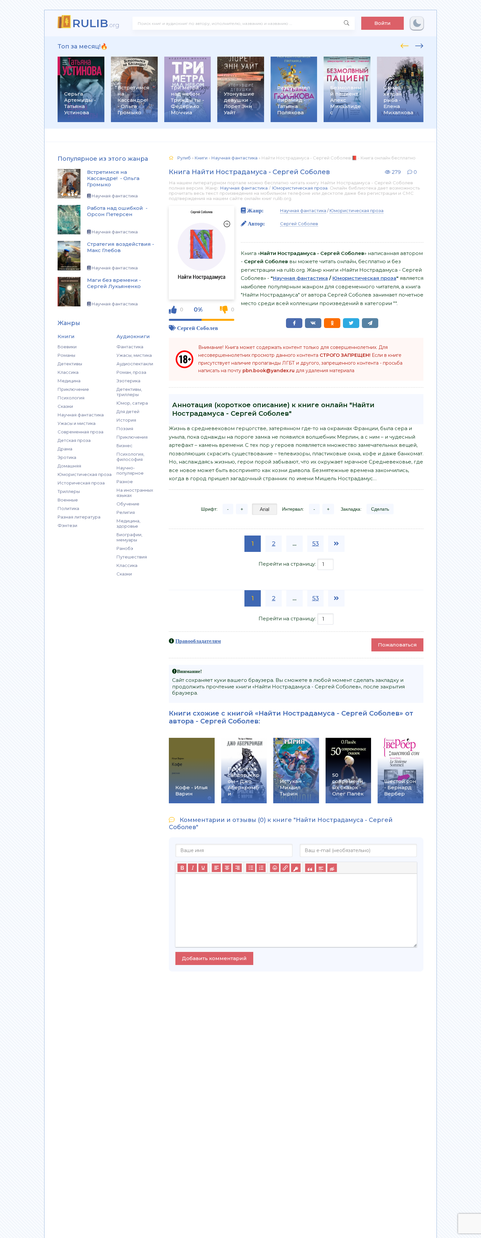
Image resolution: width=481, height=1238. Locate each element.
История (126, 420)
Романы (66, 355)
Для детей (127, 411)
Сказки (65, 406)
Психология (71, 397)
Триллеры (69, 491)
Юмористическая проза (85, 474)
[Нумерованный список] (261, 868)
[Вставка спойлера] (321, 868)
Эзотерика (128, 380)
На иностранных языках (134, 492)
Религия (125, 512)
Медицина (69, 380)
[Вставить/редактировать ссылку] (285, 868)
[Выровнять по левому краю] (216, 868)
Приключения (132, 437)
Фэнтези (67, 525)
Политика (68, 508)
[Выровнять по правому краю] (237, 868)
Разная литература (79, 516)
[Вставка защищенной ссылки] (295, 868)
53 (315, 543)
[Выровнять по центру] (226, 868)
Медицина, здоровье (128, 523)
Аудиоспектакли (134, 363)
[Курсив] (192, 868)
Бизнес (124, 445)
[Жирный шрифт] (182, 868)
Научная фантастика (81, 414)
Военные (68, 499)
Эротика (67, 457)
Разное (124, 481)
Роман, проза (131, 372)
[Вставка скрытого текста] (332, 868)
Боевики (67, 346)
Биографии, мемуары (129, 537)
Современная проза (80, 431)
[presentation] (405, 45)
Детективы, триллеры (129, 392)
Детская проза (74, 440)
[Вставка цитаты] (309, 868)
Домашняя (69, 465)
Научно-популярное (130, 470)
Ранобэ (124, 548)
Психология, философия (130, 456)
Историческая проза (81, 482)
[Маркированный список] (250, 868)
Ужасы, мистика (134, 355)
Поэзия (124, 428)
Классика (68, 372)
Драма (65, 448)
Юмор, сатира (132, 403)
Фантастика (129, 346)
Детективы (70, 363)
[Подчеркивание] (202, 868)
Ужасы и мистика (77, 423)
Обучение (127, 503)
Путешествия (131, 556)
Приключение (73, 389)
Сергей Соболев (197, 328)
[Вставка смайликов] (274, 868)
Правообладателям (198, 641)
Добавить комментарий (214, 958)
